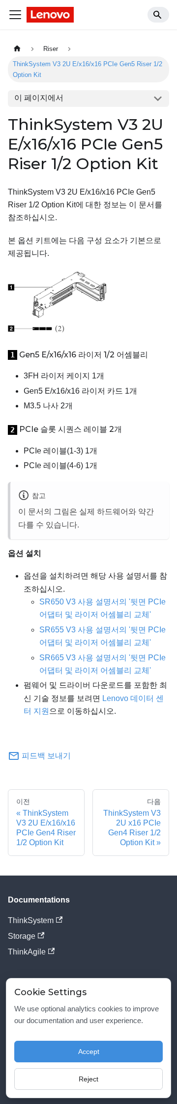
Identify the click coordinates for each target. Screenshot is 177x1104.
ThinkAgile (27, 952)
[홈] (17, 48)
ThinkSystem (31, 920)
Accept (88, 1051)
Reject (88, 1079)
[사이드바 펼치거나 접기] (15, 14)
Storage (21, 936)
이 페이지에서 (38, 98)
